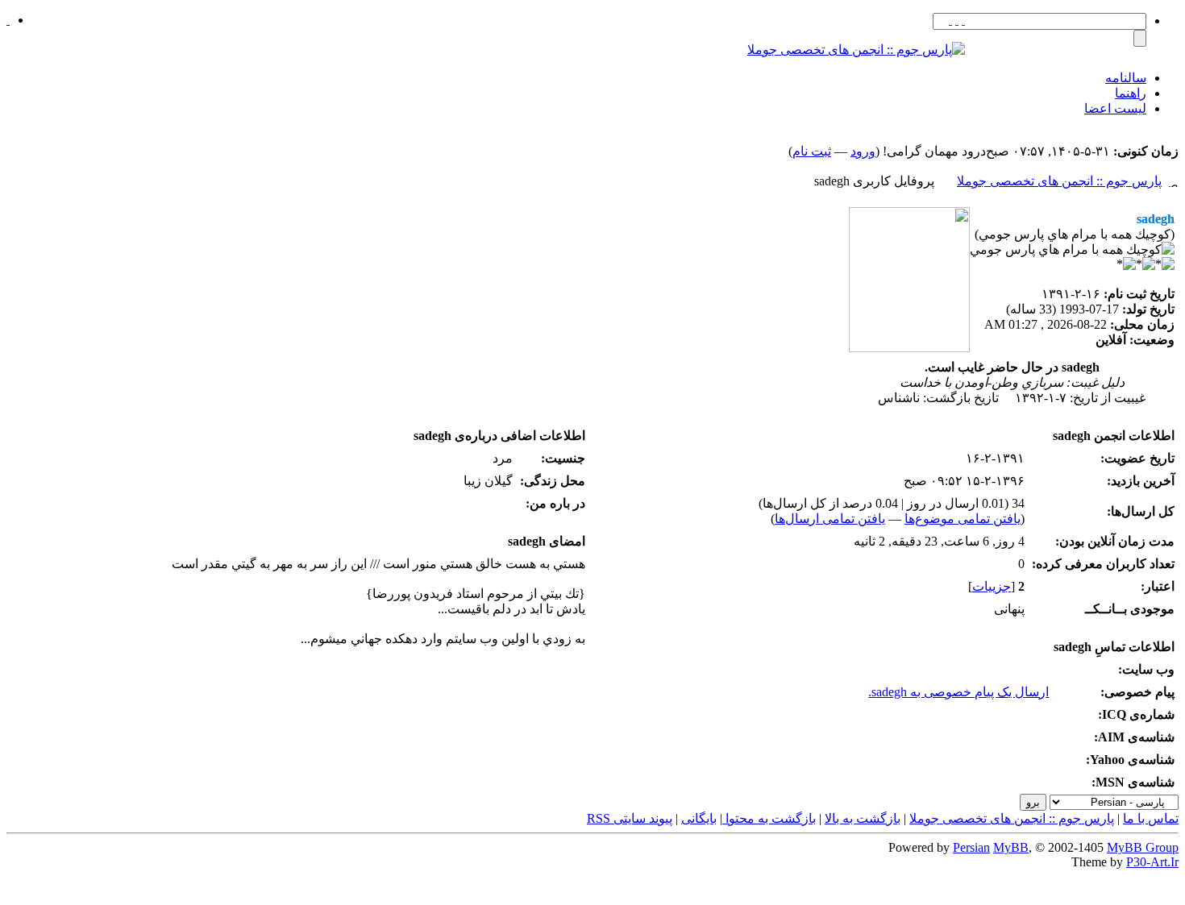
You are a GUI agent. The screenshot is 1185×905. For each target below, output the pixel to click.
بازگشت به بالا (862, 818)
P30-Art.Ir (1152, 862)
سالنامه (1125, 78)
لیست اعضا (1115, 108)
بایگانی (699, 818)
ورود (862, 151)
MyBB (1011, 847)
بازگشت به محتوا (769, 818)
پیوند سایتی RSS (629, 818)
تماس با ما (1151, 818)
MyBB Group (1143, 847)
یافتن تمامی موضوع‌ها (962, 518)
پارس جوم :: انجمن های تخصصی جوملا (1059, 181)
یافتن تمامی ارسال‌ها (830, 518)
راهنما (1130, 93)
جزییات (991, 586)
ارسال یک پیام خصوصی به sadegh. (958, 692)
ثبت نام (811, 151)
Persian (971, 847)
